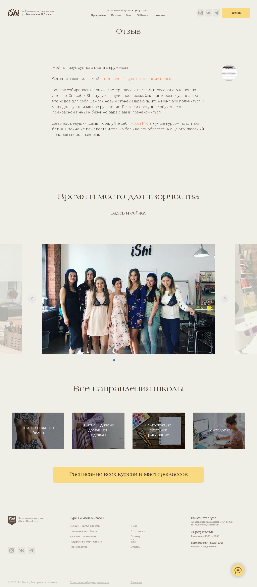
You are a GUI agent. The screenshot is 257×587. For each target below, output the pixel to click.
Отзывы (116, 15)
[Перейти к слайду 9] (143, 360)
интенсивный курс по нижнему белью (136, 79)
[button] (236, 13)
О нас (134, 525)
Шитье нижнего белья (83, 531)
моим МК (139, 123)
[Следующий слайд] (225, 299)
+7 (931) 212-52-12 (140, 10)
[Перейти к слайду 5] (128, 360)
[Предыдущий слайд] (32, 299)
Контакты (159, 15)
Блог (129, 15)
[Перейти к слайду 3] (121, 360)
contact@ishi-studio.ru (207, 542)
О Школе (142, 15)
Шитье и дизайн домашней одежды (98, 430)
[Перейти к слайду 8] (139, 360)
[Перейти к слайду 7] (136, 360)
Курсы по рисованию (83, 536)
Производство (78, 546)
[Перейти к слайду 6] (132, 360)
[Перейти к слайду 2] (117, 360)
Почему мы (135, 537)
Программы (98, 15)
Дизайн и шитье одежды (85, 525)
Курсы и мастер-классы (87, 518)
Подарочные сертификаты (86, 541)
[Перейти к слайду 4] (125, 360)
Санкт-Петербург (203, 518)
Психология (218, 430)
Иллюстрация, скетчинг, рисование (158, 430)
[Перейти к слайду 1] (114, 360)
